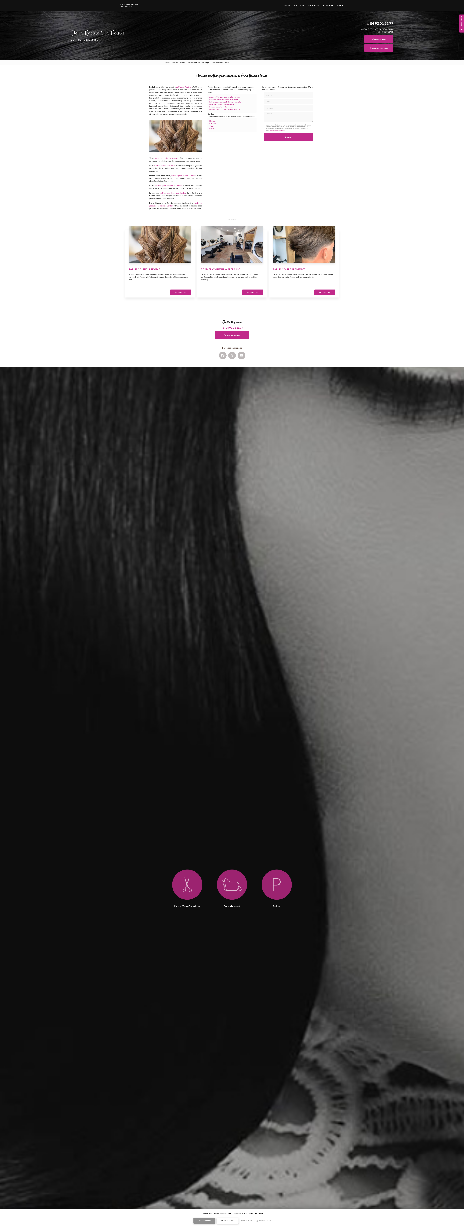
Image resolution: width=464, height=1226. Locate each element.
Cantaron (212, 124)
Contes (182, 63)
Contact (340, 5)
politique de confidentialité (277, 130)
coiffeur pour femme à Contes (168, 185)
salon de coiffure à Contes (166, 158)
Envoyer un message (232, 335)
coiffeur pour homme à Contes (173, 193)
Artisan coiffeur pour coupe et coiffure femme (224, 97)
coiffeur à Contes (183, 87)
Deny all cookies (228, 1221)
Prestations (299, 5)
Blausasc (212, 121)
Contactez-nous (379, 39)
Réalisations (328, 5)
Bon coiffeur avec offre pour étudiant (221, 104)
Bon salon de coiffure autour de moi (221, 107)
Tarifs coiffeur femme (144, 269)
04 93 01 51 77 (381, 23)
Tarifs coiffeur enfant (289, 269)
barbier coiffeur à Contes (164, 165)
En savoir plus (180, 292)
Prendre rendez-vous (379, 48)
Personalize (248, 1221)
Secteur (175, 63)
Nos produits (313, 5)
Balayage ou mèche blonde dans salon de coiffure (226, 102)
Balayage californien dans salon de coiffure (223, 99)
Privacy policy (264, 1221)
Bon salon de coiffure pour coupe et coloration (224, 109)
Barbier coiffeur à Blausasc (220, 269)
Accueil (287, 5)
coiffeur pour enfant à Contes (183, 175)
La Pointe (212, 128)
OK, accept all (205, 1221)
